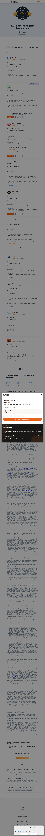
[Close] (41, 395)
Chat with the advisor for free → (22, 419)
